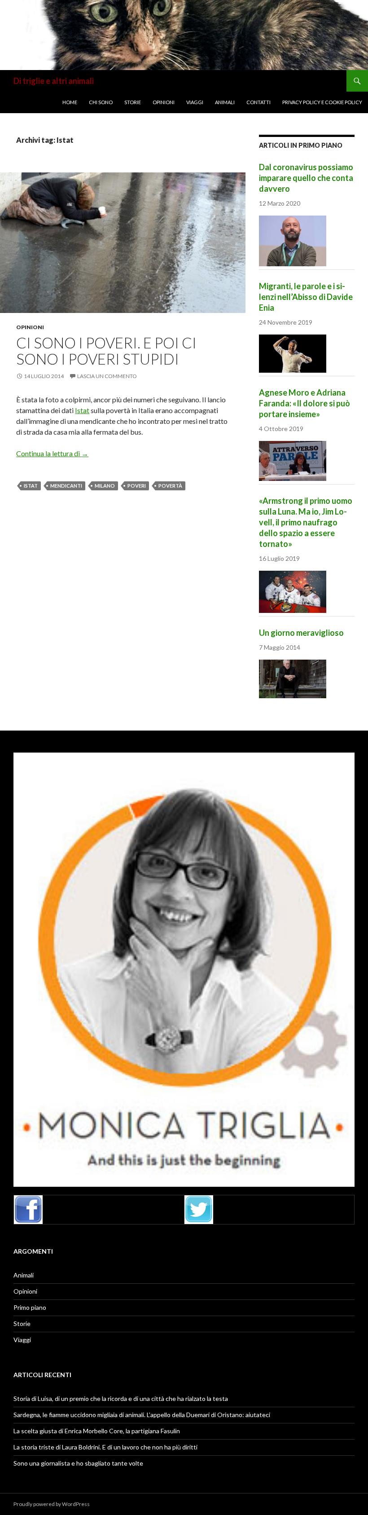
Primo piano (29, 1307)
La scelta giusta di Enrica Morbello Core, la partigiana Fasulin (96, 1431)
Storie (132, 102)
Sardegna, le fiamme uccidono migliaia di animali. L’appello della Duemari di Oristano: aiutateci (141, 1414)
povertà (170, 486)
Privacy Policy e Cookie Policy (322, 102)
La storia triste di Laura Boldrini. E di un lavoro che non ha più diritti (105, 1447)
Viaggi (194, 102)
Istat (82, 410)
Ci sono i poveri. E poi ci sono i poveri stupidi (106, 351)
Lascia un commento (107, 376)
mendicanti (66, 486)
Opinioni (164, 102)
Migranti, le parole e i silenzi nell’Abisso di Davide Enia (306, 297)
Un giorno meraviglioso (301, 633)
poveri (136, 486)
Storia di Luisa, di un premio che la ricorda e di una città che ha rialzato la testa (120, 1398)
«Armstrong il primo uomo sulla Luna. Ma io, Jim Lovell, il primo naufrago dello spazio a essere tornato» (305, 522)
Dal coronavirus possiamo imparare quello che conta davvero (306, 178)
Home (69, 102)
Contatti (258, 102)
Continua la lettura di (52, 453)
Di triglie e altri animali (53, 81)
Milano (105, 486)
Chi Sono (101, 102)
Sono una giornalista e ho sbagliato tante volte (78, 1463)
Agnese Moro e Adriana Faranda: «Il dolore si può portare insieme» (304, 403)
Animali (225, 102)
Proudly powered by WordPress (51, 1504)
